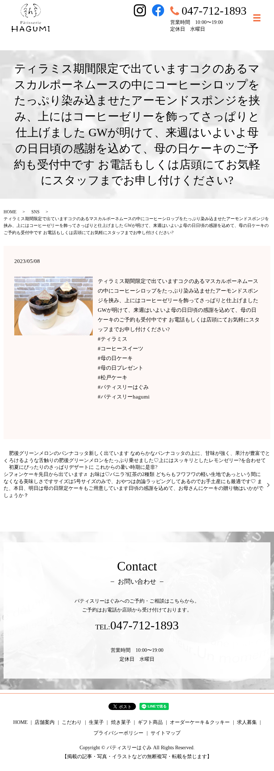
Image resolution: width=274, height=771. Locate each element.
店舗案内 (45, 722)
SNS (35, 211)
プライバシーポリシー (118, 733)
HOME (10, 211)
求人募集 (247, 722)
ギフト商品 (150, 722)
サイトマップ (166, 733)
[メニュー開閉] (256, 17)
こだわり (72, 722)
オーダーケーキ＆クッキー (200, 722)
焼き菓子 (121, 722)
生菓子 (96, 722)
